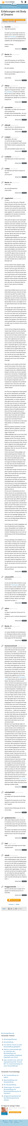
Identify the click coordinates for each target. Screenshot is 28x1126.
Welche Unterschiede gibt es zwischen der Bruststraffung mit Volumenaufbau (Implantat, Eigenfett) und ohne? (13, 1053)
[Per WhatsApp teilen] (14, 908)
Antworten (24, 48)
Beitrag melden (18, 48)
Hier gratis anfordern (15, 1112)
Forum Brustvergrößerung (15, 7)
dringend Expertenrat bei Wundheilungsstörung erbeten (12, 1098)
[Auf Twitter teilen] (11, 908)
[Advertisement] (14, 971)
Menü (15, 4)
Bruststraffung (12, 36)
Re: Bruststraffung (10, 1085)
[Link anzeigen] (23, 778)
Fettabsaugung (15, 584)
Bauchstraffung (8, 91)
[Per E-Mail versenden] (16, 908)
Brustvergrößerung (7, 1033)
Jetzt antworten (15, 900)
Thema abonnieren (8, 20)
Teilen (4, 908)
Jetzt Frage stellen (19, 20)
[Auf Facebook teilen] (9, 908)
